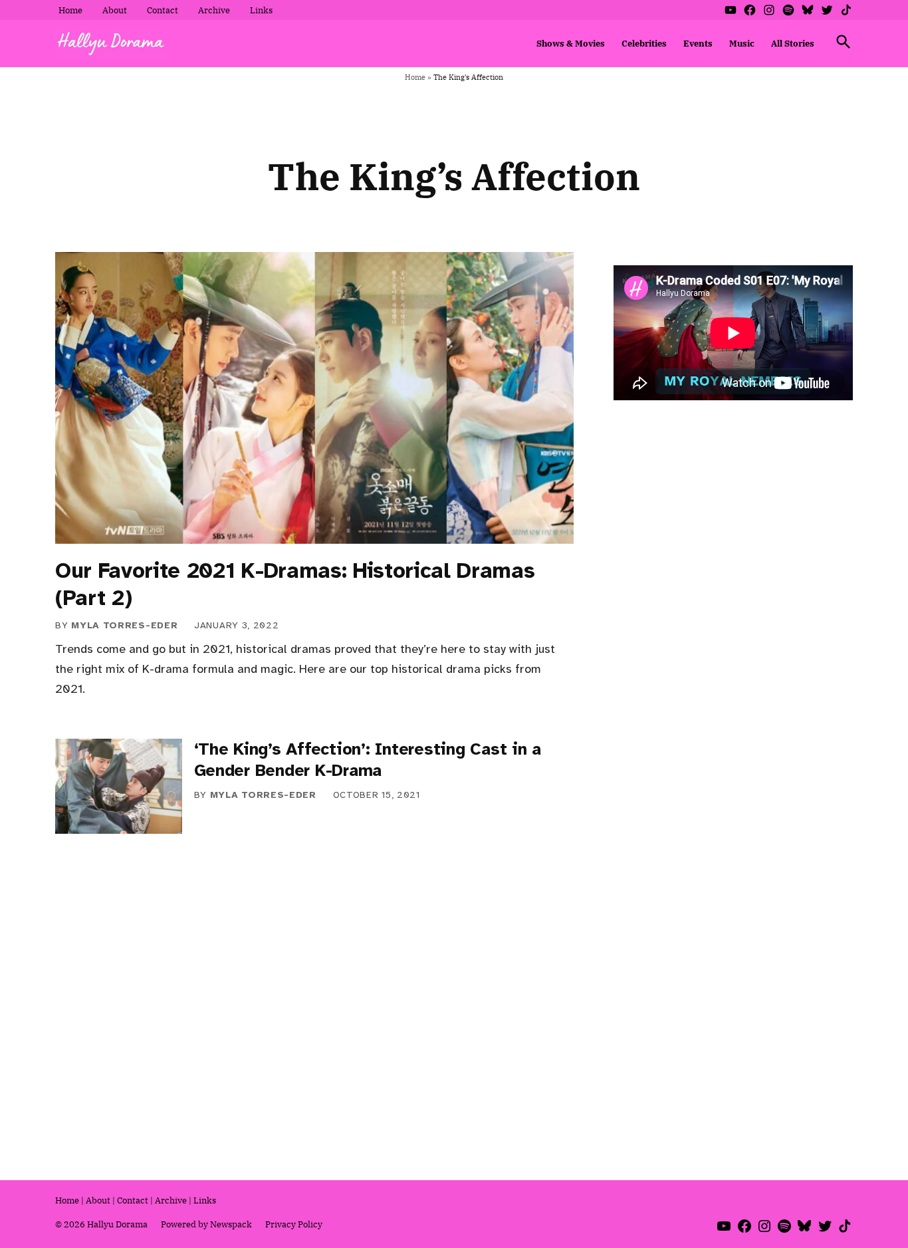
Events (698, 43)
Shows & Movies (570, 43)
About (114, 10)
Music (741, 43)
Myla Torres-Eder (124, 625)
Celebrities (644, 43)
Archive (214, 10)
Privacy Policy (293, 1224)
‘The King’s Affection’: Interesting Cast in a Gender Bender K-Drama (368, 760)
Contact (162, 10)
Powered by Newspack (206, 1224)
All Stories (792, 43)
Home (70, 10)
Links (261, 10)
